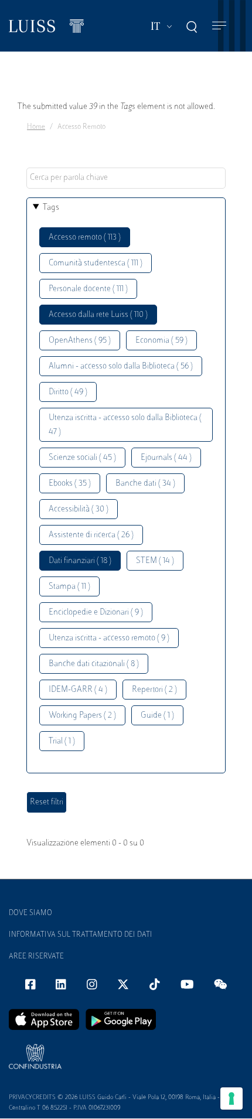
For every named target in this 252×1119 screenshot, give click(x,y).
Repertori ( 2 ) (154, 689)
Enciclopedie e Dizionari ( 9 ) (96, 612)
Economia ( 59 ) (161, 340)
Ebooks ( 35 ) (70, 483)
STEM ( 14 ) (155, 561)
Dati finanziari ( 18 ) (80, 561)
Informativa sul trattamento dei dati (80, 935)
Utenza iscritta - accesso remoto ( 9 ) (109, 638)
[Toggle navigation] (219, 26)
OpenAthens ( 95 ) (80, 340)
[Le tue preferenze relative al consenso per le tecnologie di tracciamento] (231, 1098)
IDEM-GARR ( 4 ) (78, 689)
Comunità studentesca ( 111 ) (95, 263)
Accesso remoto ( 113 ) (85, 237)
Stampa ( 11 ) (69, 586)
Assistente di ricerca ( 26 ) (91, 535)
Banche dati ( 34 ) (145, 483)
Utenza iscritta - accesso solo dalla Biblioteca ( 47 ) (125, 425)
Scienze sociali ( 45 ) (82, 457)
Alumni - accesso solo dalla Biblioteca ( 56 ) (121, 366)
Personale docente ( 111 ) (88, 289)
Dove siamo (30, 913)
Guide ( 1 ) (157, 715)
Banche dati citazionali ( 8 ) (94, 664)
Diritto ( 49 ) (68, 392)
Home (36, 127)
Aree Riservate (36, 956)
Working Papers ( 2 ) (82, 715)
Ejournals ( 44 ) (166, 457)
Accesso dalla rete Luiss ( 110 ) (98, 315)
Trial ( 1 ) (62, 741)
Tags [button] (51, 207)
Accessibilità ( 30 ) (78, 509)
